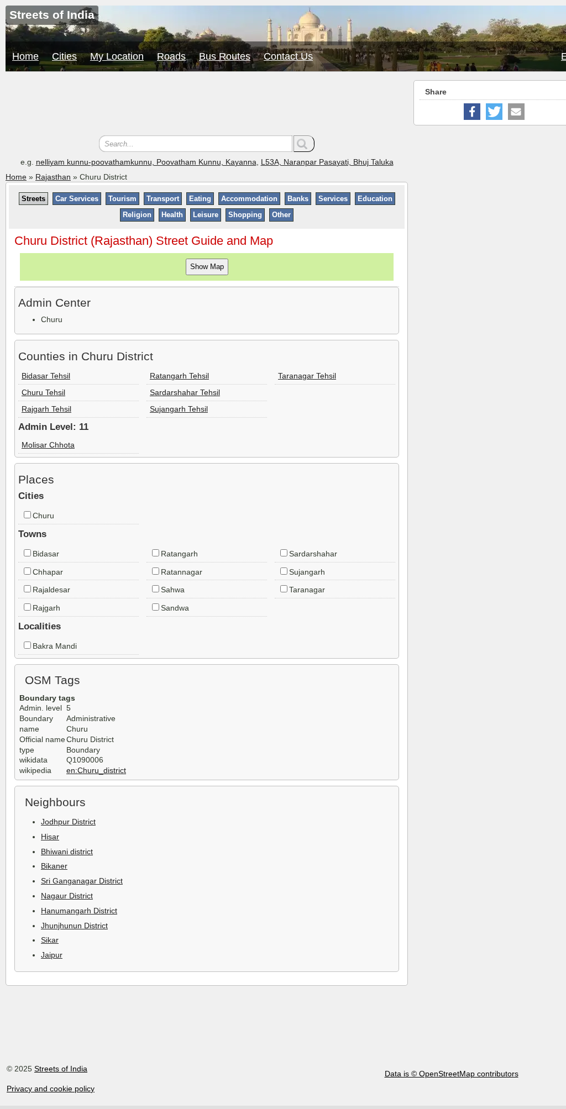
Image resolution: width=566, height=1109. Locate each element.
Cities (64, 56)
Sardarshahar (313, 553)
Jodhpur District (68, 821)
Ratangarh (179, 553)
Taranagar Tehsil (307, 375)
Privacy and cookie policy (51, 1088)
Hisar (50, 836)
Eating (200, 199)
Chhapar (48, 571)
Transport (162, 199)
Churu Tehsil (43, 392)
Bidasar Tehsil (46, 375)
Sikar (50, 939)
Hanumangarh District (79, 910)
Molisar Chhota (48, 444)
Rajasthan (53, 176)
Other (281, 215)
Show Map (207, 266)
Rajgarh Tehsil (46, 408)
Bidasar (46, 553)
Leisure (205, 215)
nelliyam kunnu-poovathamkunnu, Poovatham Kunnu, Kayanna (146, 161)
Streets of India (60, 1068)
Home (25, 56)
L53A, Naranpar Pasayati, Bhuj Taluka (327, 161)
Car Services (76, 199)
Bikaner (54, 865)
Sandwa (175, 607)
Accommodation (249, 199)
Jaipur (51, 954)
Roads (171, 56)
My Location (117, 56)
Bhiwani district (67, 851)
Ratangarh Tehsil (179, 375)
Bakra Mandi (55, 646)
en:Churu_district (96, 770)
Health (172, 215)
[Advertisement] (207, 105)
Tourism (122, 199)
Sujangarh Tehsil (179, 408)
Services (333, 199)
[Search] (304, 143)
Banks (297, 199)
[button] (472, 111)
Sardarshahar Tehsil (185, 392)
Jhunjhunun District (74, 925)
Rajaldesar (51, 589)
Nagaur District (67, 895)
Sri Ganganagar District (82, 880)
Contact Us (288, 56)
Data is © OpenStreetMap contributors (451, 1073)
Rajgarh (46, 607)
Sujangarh (307, 571)
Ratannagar (181, 571)
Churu (43, 515)
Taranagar (307, 589)
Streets (33, 199)
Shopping (245, 215)
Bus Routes (224, 56)
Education (375, 199)
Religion (137, 215)
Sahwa (173, 589)
